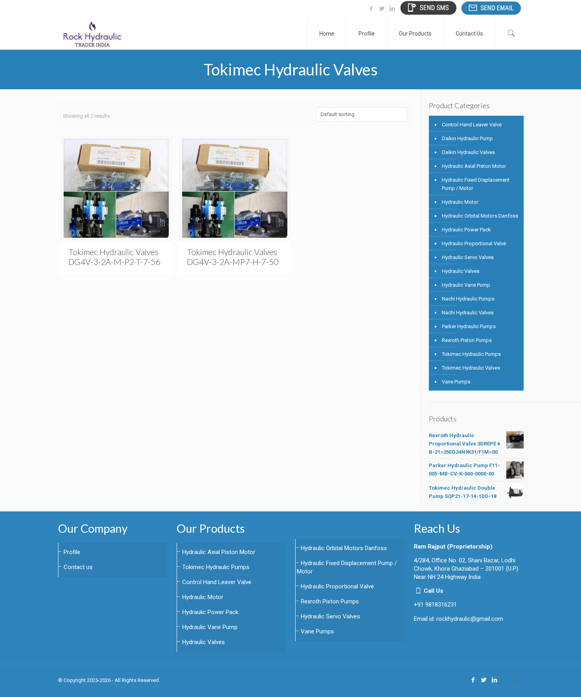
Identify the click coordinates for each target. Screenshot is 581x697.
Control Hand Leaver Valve (472, 125)
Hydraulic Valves (460, 271)
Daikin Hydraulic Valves (468, 152)
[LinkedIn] (392, 8)
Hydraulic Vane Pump (466, 285)
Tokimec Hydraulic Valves (471, 368)
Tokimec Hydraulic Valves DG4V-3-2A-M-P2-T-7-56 (114, 257)
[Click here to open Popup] (428, 8)
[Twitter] (381, 8)
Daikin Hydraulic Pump (467, 138)
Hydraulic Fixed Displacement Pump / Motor (475, 184)
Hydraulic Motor (460, 202)
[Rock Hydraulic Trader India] (92, 33)
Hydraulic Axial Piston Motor (474, 166)
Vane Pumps (456, 382)
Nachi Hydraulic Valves (468, 313)
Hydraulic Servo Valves (468, 257)
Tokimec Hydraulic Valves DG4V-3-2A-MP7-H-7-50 (232, 257)
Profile (72, 552)
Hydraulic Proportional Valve (474, 243)
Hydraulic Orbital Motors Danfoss (480, 216)
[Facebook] (371, 8)
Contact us (78, 567)
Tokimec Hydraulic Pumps (471, 354)
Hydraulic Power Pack (466, 230)
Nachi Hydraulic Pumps (468, 299)
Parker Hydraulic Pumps (469, 326)
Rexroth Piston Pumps (467, 340)
